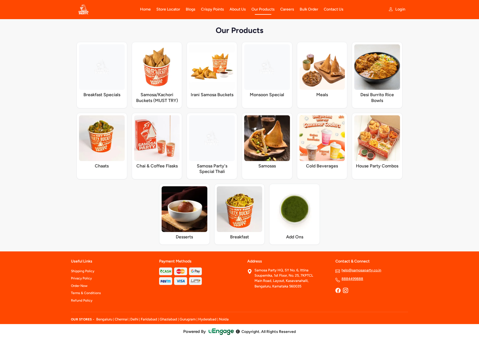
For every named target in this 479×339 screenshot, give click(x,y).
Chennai (121, 319)
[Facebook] (337, 291)
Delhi (134, 319)
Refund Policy (81, 300)
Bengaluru (104, 319)
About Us (238, 9)
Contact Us (333, 9)
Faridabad (149, 319)
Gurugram (188, 319)
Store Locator (168, 9)
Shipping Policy (82, 271)
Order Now (79, 286)
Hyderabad (207, 319)
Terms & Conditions (86, 293)
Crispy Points (212, 9)
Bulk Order (309, 9)
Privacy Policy (81, 278)
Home (145, 9)
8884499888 (352, 279)
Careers (287, 9)
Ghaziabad (168, 319)
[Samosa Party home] (102, 9)
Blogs (190, 9)
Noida (224, 319)
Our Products (263, 9)
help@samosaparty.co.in (361, 270)
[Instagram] (345, 291)
